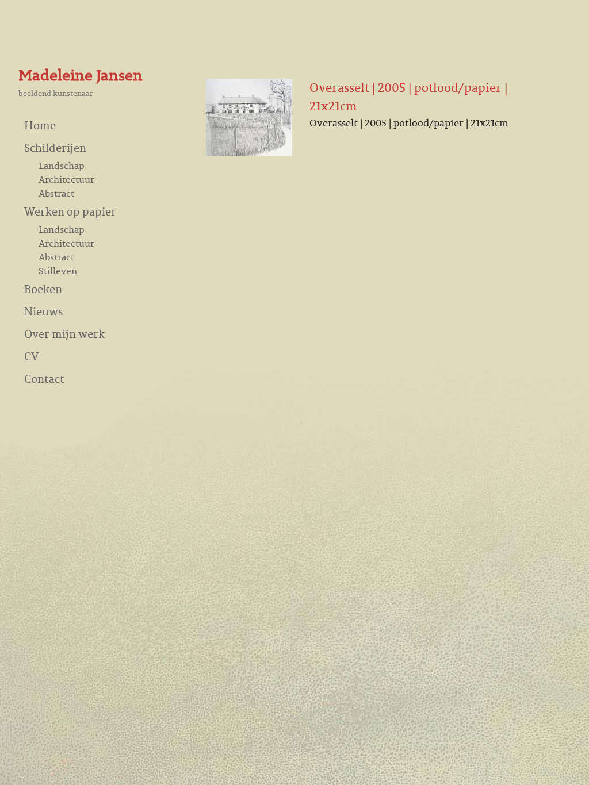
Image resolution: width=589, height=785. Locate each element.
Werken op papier (70, 211)
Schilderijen (55, 147)
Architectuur (66, 179)
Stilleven (58, 271)
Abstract (56, 193)
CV (31, 356)
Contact (44, 378)
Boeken (43, 288)
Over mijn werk (64, 333)
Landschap (62, 165)
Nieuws (43, 311)
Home (40, 125)
